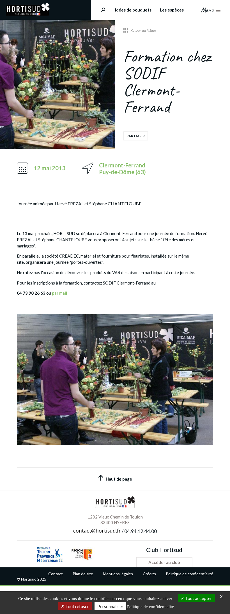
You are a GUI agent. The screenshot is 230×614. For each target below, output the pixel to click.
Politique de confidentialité (189, 574)
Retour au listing (143, 30)
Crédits (149, 574)
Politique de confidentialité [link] (150, 606)
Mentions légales (118, 574)
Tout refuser (77, 606)
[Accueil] (28, 14)
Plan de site (83, 574)
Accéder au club (164, 562)
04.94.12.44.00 (140, 531)
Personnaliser (110, 606)
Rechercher (101, 10)
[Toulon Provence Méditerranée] (50, 554)
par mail (59, 292)
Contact (55, 574)
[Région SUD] (81, 554)
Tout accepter (198, 598)
